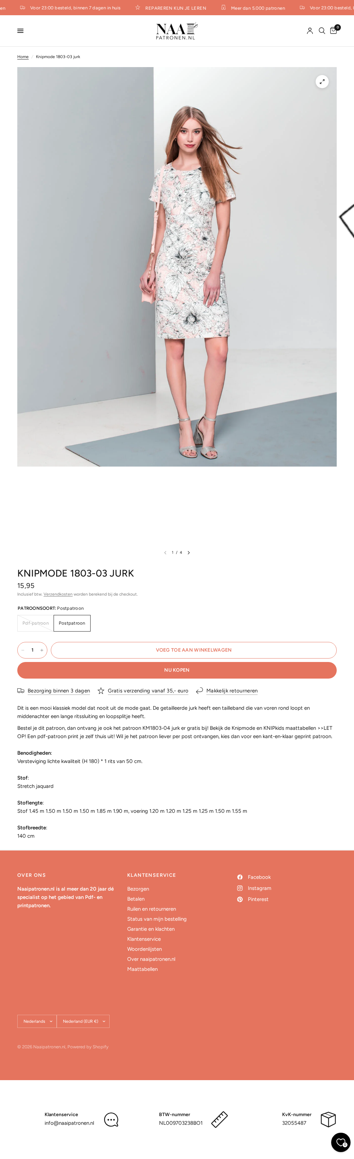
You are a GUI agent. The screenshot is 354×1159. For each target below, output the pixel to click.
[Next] (189, 553)
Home (23, 56)
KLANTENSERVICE (151, 875)
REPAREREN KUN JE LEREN (170, 8)
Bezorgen (138, 889)
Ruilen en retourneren (151, 909)
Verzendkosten (58, 594)
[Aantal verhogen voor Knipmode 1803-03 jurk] (42, 650)
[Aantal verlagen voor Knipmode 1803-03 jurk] (23, 650)
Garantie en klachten (151, 929)
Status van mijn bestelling (157, 919)
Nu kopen (176, 670)
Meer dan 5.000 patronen (253, 8)
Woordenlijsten (144, 949)
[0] (332, 30)
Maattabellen (142, 969)
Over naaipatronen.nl (151, 959)
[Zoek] (322, 30)
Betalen (136, 899)
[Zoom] (322, 81)
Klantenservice (144, 939)
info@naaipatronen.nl (69, 1123)
